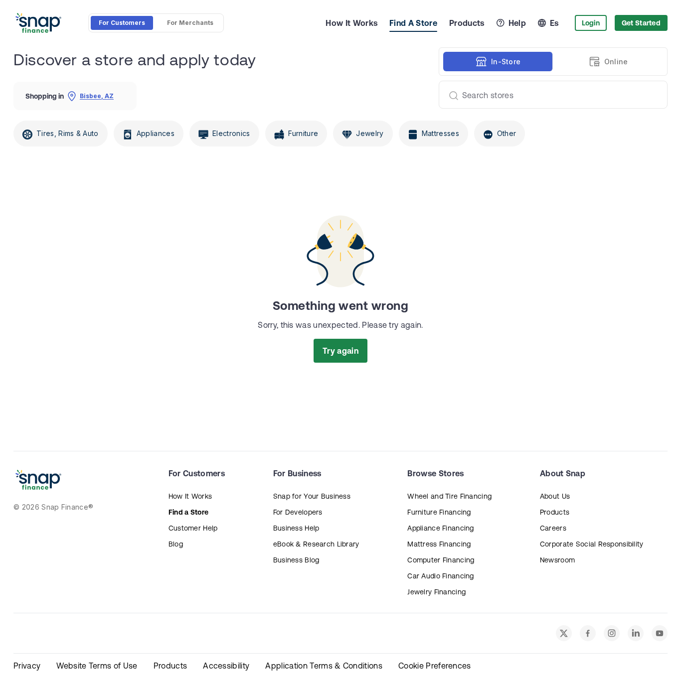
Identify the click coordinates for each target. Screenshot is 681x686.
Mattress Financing (439, 544)
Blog (176, 544)
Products (467, 22)
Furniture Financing (439, 512)
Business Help (296, 528)
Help (517, 22)
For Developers (298, 512)
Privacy (26, 665)
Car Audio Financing (440, 576)
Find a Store (188, 512)
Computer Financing (440, 560)
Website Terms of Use (96, 665)
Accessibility (226, 665)
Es (554, 22)
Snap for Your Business (311, 496)
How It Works (351, 22)
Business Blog (296, 560)
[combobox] (549, 95)
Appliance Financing (440, 528)
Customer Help (193, 528)
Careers (553, 528)
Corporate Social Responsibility (592, 544)
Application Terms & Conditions (323, 665)
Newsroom (557, 560)
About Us (555, 496)
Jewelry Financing (436, 592)
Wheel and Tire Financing (449, 496)
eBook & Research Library (316, 544)
